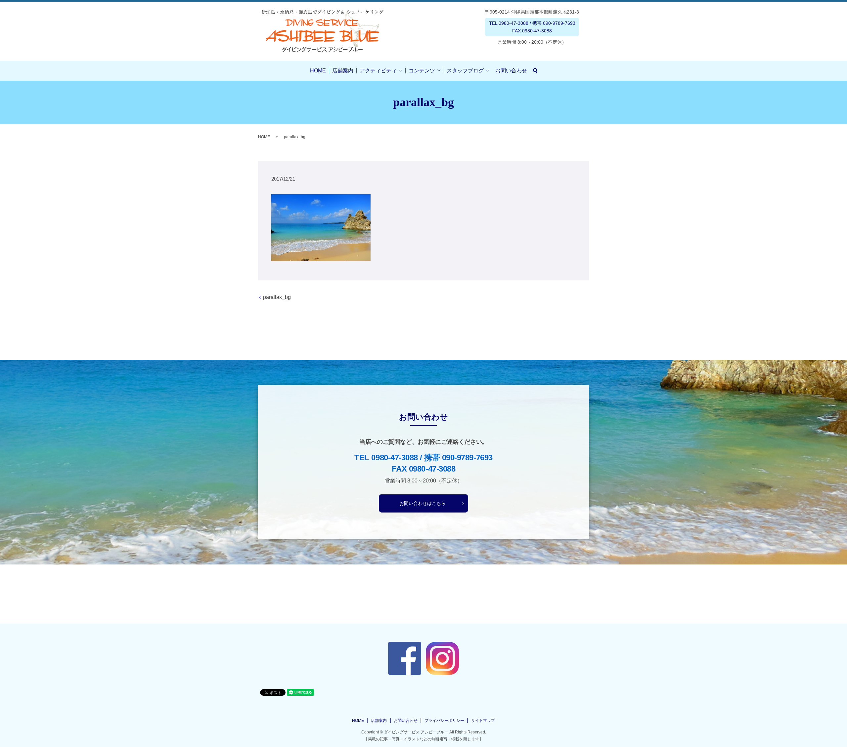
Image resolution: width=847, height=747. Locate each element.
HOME (318, 70)
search (535, 71)
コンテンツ (422, 70)
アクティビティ (378, 70)
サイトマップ (483, 720)
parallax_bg (277, 297)
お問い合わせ (511, 70)
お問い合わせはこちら (422, 503)
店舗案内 (342, 70)
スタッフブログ (465, 70)
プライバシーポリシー (444, 720)
